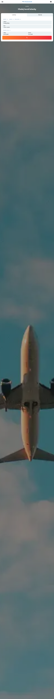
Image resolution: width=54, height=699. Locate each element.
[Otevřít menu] (2, 1)
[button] (5, 19)
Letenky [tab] (14, 15)
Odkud (5, 21)
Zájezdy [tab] (40, 15)
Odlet (5, 32)
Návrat (29, 32)
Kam (4, 25)
